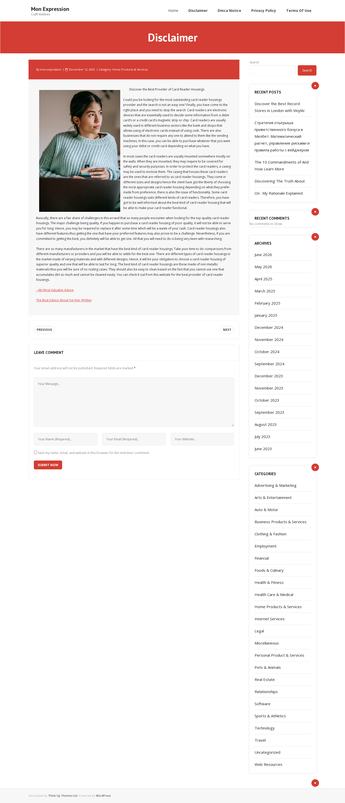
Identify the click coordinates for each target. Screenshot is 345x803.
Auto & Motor (266, 509)
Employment (266, 545)
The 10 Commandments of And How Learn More (282, 165)
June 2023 (263, 448)
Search (254, 62)
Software (262, 703)
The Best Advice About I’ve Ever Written (64, 300)
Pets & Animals (268, 667)
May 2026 (263, 266)
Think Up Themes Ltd (62, 795)
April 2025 (263, 278)
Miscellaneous (267, 643)
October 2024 (267, 351)
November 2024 (269, 339)
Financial (262, 558)
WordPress (103, 795)
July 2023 (262, 436)
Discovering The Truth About (280, 180)
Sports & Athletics (270, 715)
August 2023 (266, 424)
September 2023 (269, 412)
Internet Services (270, 618)
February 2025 (267, 303)
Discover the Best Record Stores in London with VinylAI (280, 107)
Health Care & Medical (274, 594)
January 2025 (266, 315)
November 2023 (269, 388)
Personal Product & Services (279, 655)
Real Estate (265, 679)
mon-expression (50, 69)
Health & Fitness (269, 582)
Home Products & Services (130, 69)
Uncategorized (267, 752)
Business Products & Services (281, 521)
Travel (260, 740)
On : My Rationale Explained (279, 193)
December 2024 (269, 327)
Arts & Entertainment (273, 497)
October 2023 (267, 400)
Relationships (266, 691)
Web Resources (268, 764)
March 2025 (265, 290)
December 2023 (269, 375)
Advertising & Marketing (276, 485)
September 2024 (269, 363)
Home (173, 10)
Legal (259, 630)
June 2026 (263, 254)
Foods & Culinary (269, 570)
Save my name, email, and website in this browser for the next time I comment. (94, 453)
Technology (265, 727)
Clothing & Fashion (270, 533)
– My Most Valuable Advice (55, 290)
